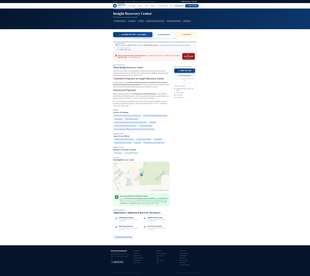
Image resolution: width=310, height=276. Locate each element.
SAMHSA (122, 49)
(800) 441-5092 (180, 92)
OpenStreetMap (160, 190)
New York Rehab (183, 260)
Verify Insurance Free (185, 75)
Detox (146, 5)
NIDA (126, 49)
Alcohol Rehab (136, 262)
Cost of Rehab (160, 255)
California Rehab (183, 253)
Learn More (144, 38)
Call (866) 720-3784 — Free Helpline (133, 34)
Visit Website (187, 34)
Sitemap (197, 273)
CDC (129, 49)
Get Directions (179, 97)
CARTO (167, 190)
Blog (171, 5)
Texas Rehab (182, 258)
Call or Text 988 (188, 57)
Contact (192, 273)
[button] (141, 174)
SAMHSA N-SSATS (132, 45)
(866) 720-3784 (192, 5)
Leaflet (154, 190)
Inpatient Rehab (137, 255)
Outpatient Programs (138, 258)
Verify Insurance (179, 5)
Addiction (152, 5)
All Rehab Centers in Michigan (124, 237)
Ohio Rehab (182, 262)
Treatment (140, 5)
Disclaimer (138, 273)
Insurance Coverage (161, 253)
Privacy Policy (175, 38)
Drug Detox (136, 253)
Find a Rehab (132, 5)
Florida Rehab (182, 255)
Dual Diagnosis (137, 260)
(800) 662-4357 (122, 57)
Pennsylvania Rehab (184, 265)
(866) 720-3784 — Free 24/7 (189, 1)
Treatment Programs (162, 5)
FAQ (157, 258)
